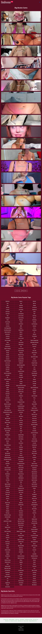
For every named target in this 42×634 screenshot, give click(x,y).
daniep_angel (21, 28)
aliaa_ (21, 235)
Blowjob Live (7, 620)
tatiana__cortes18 (21, 85)
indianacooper (21, 154)
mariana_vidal (21, 258)
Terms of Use (21, 630)
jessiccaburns (21, 166)
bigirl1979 (21, 108)
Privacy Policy (21, 628)
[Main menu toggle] (40, 2)
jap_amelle (21, 200)
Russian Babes (11, 619)
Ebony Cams (26, 620)
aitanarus (21, 189)
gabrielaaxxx (21, 97)
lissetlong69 (21, 269)
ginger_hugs (21, 131)
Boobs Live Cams (14, 620)
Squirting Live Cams (28, 619)
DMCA (21, 627)
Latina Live (17, 619)
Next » (26, 290)
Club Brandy (22, 619)
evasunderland (21, 212)
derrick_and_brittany (21, 143)
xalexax (21, 74)
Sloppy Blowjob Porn (33, 620)
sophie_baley (21, 39)
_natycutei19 (21, 120)
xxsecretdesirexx (21, 51)
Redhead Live (20, 620)
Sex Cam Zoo (35, 619)
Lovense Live (5, 619)
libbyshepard (21, 177)
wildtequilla (21, 246)
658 (22, 290)
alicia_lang (21, 62)
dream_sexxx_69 (21, 281)
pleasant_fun (21, 16)
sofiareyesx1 (21, 223)
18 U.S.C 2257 (21, 626)
